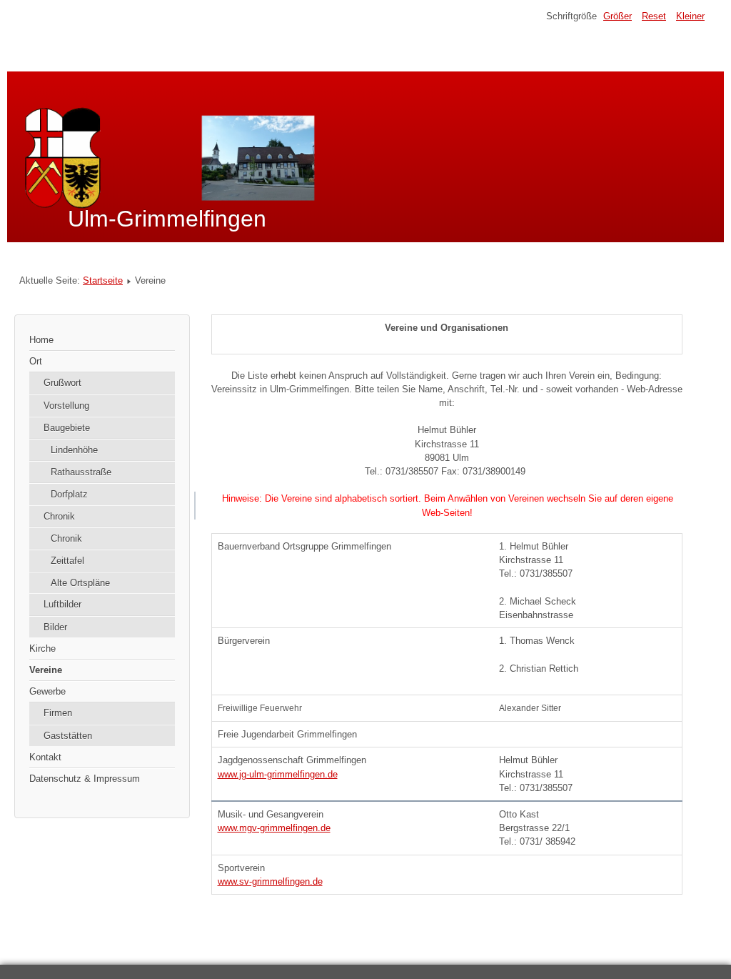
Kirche (42, 648)
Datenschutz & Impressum (84, 778)
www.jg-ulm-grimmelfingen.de (278, 774)
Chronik (59, 516)
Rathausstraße (81, 472)
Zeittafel (67, 560)
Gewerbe (47, 691)
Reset (654, 16)
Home (41, 339)
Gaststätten (68, 735)
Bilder (55, 627)
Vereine (45, 670)
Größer (617, 16)
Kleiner (690, 16)
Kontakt (45, 757)
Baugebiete (67, 427)
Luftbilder (62, 604)
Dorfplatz (69, 494)
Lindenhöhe (74, 449)
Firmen (58, 712)
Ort (35, 361)
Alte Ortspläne (80, 582)
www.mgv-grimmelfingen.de (274, 828)
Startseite (103, 280)
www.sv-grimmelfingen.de (270, 881)
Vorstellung (66, 405)
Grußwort (62, 382)
